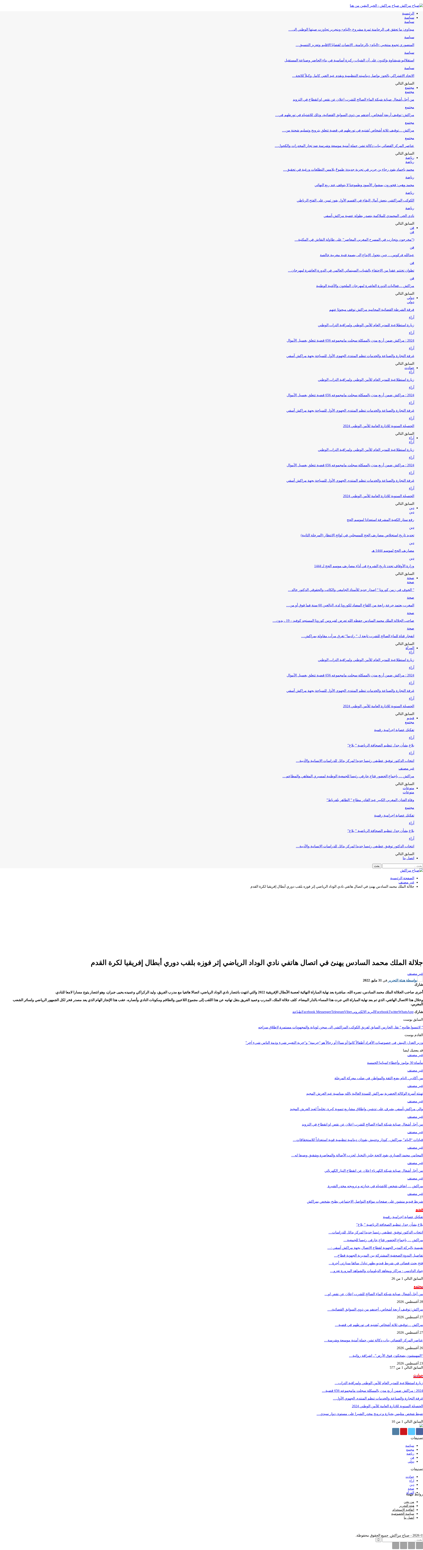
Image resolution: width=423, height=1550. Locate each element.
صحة (410, 578)
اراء (411, 1480)
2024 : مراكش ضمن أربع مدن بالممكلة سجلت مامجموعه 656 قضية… (372, 1391)
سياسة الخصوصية (402, 1513)
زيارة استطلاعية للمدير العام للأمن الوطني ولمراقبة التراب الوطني (366, 325)
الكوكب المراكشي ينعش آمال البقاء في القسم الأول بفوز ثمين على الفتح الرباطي (355, 200)
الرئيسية (408, 13)
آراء (411, 317)
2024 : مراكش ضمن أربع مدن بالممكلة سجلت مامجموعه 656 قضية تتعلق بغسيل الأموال (350, 340)
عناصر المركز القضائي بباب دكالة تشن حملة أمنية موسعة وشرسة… (373, 1340)
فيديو (410, 718)
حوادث (409, 368)
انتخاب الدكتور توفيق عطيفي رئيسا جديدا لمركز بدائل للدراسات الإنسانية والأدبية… (355, 761)
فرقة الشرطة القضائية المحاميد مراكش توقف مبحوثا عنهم (371, 309)
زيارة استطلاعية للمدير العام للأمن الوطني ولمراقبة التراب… (379, 1383)
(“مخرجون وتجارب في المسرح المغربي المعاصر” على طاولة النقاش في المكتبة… (354, 239)
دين (411, 508)
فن (412, 228)
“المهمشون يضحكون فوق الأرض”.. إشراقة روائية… (386, 1355)
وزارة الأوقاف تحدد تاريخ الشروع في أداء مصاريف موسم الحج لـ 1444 (364, 566)
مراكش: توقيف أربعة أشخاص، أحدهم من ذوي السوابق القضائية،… (375, 1309)
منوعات (408, 788)
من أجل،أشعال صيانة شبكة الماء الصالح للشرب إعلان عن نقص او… (374, 1294)
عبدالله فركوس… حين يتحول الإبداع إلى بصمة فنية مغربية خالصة (367, 255)
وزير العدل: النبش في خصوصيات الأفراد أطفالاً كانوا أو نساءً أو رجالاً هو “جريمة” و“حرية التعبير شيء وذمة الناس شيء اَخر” (334, 1042)
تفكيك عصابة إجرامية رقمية (394, 730)
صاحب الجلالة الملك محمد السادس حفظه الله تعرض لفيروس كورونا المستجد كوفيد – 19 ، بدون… (343, 620)
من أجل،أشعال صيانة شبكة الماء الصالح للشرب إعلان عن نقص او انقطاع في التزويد (353, 99)
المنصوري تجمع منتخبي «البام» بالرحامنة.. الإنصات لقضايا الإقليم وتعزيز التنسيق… (355, 45)
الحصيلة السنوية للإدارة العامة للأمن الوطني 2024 (378, 426)
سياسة (409, 17)
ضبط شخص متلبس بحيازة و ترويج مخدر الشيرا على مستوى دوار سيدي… (370, 1414)
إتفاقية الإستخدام (403, 1509)
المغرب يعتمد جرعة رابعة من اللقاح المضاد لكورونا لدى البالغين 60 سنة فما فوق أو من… (350, 605)
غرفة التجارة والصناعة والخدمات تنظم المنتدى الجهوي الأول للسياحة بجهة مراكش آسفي (350, 356)
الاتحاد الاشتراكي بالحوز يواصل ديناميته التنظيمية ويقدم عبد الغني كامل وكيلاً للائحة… (353, 76)
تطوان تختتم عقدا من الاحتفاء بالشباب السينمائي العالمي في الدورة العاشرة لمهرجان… (351, 270)
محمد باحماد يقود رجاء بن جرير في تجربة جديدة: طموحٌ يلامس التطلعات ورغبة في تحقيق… (348, 169)
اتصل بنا (408, 858)
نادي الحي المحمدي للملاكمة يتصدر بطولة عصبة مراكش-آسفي (369, 216)
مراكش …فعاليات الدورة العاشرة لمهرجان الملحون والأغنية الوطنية (365, 286)
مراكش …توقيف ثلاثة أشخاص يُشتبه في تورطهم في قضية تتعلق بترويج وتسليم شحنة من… (348, 130)
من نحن (409, 1502)
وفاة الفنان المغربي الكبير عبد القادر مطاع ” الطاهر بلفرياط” (370, 800)
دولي (410, 298)
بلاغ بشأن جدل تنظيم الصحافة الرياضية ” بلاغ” (380, 745)
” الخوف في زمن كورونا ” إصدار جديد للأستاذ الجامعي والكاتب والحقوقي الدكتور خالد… (351, 590)
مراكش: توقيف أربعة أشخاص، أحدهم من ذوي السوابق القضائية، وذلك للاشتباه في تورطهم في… (344, 115)
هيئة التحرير (406, 1505)
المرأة (410, 648)
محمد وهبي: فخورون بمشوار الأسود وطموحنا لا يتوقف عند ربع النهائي (364, 185)
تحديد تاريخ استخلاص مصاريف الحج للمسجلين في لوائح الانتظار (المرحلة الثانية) (357, 535)
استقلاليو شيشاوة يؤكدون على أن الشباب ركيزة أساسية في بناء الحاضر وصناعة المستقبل (349, 60)
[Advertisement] (211, 923)
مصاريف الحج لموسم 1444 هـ (393, 550)
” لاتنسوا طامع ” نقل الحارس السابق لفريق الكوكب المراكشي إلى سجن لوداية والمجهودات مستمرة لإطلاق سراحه (340, 1027)
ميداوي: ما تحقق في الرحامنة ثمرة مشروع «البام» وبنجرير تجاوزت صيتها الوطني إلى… (351, 29)
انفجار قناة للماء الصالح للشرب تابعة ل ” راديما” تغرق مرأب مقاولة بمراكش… (357, 636)
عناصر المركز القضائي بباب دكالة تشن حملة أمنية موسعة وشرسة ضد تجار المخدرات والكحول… (344, 146)
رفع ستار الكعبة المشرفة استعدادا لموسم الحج (380, 520)
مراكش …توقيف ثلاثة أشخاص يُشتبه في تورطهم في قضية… (379, 1325)
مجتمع (409, 87)
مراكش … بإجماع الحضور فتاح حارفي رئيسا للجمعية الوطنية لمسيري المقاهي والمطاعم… (348, 776)
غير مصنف (406, 768)
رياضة (409, 157)
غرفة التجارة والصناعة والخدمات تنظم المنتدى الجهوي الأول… (378, 1398)
